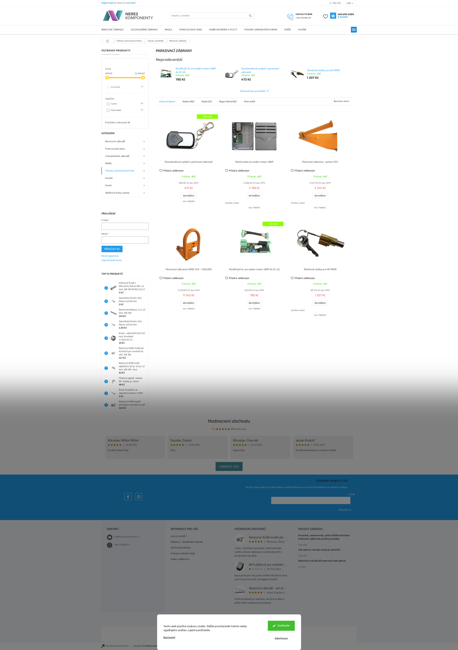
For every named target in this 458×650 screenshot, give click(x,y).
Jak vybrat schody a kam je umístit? (319, 550)
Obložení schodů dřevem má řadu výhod (322, 561)
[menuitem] (112, 29)
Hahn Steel (127, 110)
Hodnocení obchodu (229, 421)
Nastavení (169, 637)
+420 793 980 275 (121, 544)
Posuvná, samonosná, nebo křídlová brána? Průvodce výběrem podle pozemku (324, 537)
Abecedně (249, 101)
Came (127, 103)
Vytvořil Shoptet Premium (117, 645)
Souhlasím (283, 626)
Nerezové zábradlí (115, 141)
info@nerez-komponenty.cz (127, 536)
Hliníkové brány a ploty (117, 193)
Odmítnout (281, 638)
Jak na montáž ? (179, 536)
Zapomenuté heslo (111, 260)
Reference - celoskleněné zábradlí (187, 542)
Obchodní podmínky (181, 547)
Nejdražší (207, 101)
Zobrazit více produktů (252, 90)
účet (132, 2)
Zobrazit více (229, 466)
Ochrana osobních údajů (183, 553)
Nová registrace (110, 256)
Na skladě (127, 87)
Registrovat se (108, 2)
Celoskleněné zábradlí (117, 156)
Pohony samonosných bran (119, 171)
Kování (108, 178)
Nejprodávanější (228, 101)
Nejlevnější (188, 101)
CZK (349, 3)
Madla (108, 163)
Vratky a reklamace (180, 559)
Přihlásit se (112, 248)
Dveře (108, 185)
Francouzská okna (115, 149)
